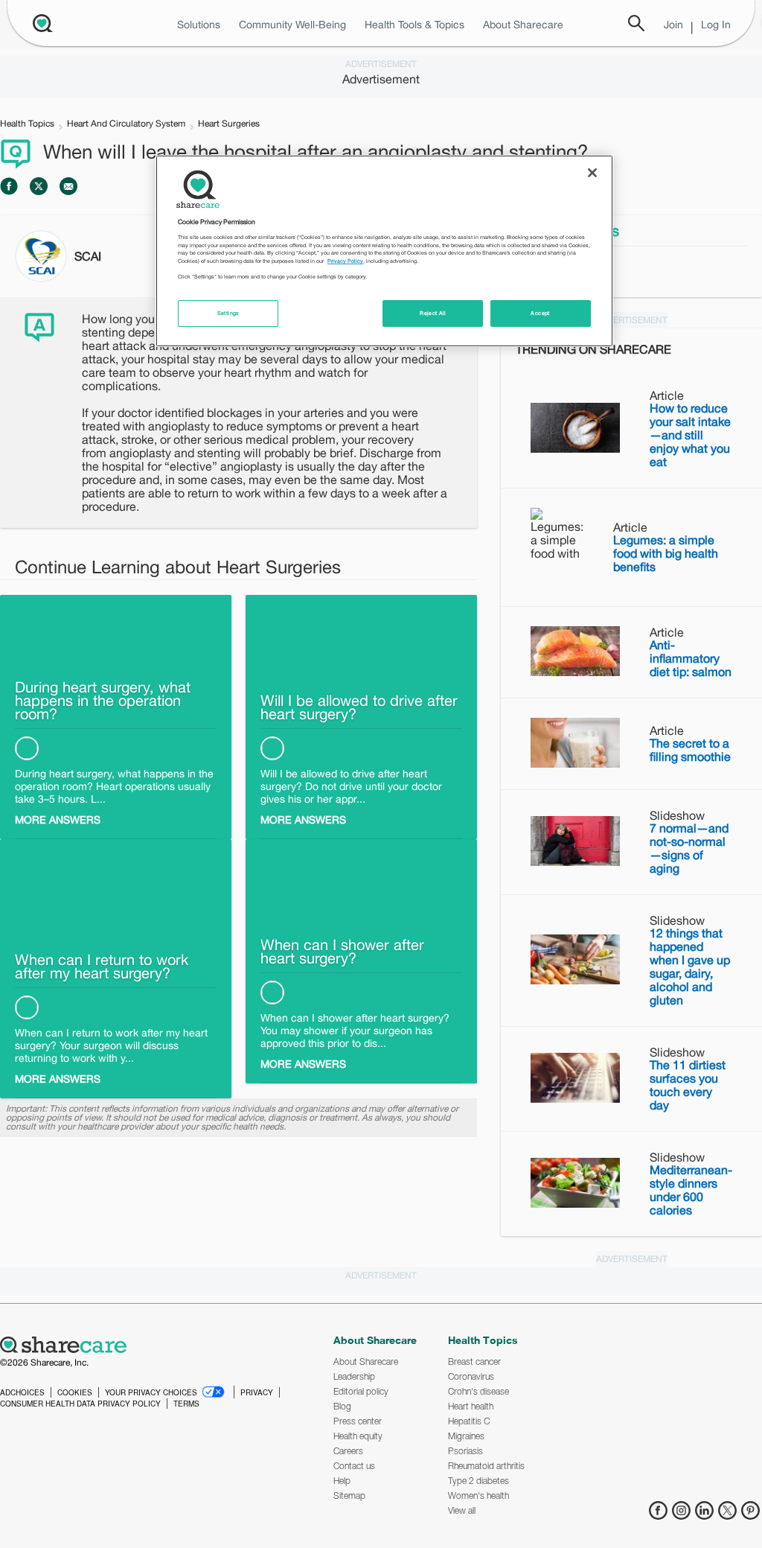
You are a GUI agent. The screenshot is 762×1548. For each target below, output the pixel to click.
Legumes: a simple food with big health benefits (665, 553)
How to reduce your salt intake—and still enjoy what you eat (690, 434)
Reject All (433, 313)
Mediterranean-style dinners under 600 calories (691, 1190)
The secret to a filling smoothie (690, 749)
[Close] (592, 172)
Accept (540, 313)
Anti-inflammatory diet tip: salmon (690, 658)
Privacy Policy (345, 261)
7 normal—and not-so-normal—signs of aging (689, 848)
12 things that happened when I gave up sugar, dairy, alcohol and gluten (690, 966)
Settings (228, 313)
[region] (384, 251)
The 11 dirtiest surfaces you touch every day (688, 1085)
